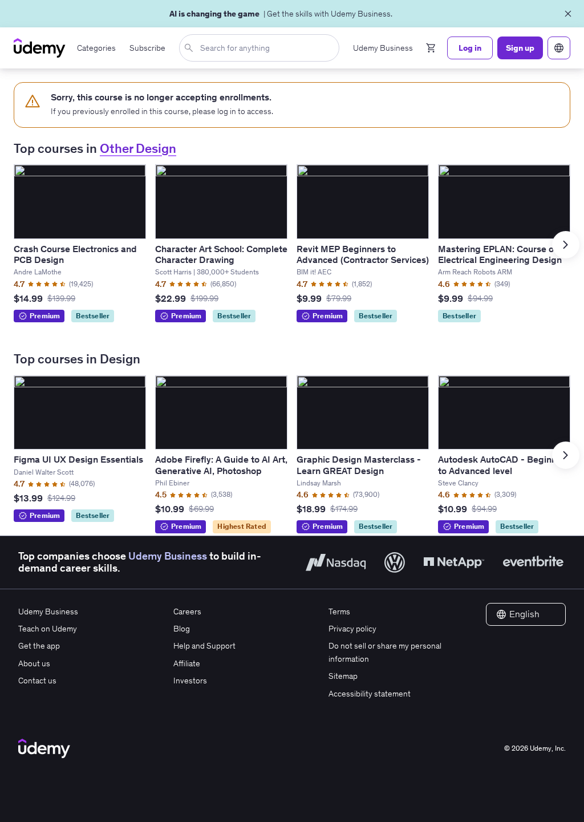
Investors (190, 680)
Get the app (39, 646)
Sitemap (343, 676)
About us (34, 663)
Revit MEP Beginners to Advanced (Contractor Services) (363, 254)
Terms (339, 611)
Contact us (37, 680)
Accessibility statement (369, 694)
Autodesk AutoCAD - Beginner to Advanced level (501, 464)
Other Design (138, 148)
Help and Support (204, 646)
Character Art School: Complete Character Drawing (221, 254)
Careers (187, 611)
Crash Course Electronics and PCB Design (75, 254)
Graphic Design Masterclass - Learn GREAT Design (359, 464)
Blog (181, 628)
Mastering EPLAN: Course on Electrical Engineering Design (500, 254)
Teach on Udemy (47, 628)
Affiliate (186, 663)
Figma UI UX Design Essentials (78, 459)
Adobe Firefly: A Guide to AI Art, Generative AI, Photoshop (221, 464)
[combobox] (261, 48)
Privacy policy (352, 628)
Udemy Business (167, 556)
